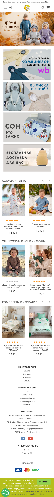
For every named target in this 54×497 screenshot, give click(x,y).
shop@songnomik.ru (35, 429)
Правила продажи (27, 401)
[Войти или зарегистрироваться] (10, 7)
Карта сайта (27, 463)
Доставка (27, 374)
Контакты (27, 405)
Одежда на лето (14, 180)
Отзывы (27, 381)
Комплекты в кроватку (19, 302)
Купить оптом (27, 395)
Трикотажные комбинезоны (23, 241)
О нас (27, 391)
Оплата (27, 371)
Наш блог (27, 377)
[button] (5, 492)
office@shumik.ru (32, 432)
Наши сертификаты (27, 398)
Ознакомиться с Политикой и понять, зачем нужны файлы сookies (31, 493)
